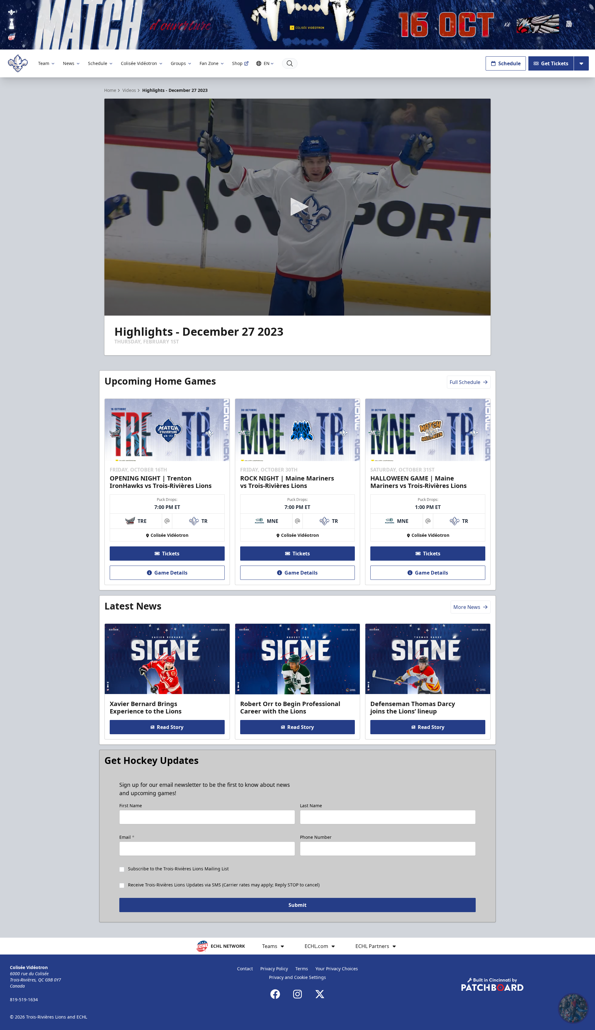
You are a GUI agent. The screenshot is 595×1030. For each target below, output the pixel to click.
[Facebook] (275, 994)
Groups (178, 63)
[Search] (290, 63)
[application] (297, 207)
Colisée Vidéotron (139, 63)
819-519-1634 (24, 999)
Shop (237, 63)
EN (267, 63)
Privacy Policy (274, 969)
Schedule (97, 63)
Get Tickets (554, 63)
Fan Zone (209, 63)
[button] (297, 206)
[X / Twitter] (319, 994)
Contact (245, 969)
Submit (297, 905)
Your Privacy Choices (336, 969)
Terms (301, 969)
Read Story (170, 727)
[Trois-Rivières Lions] (17, 63)
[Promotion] (297, 25)
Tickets (170, 553)
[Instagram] (297, 994)
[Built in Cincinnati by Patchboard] (492, 984)
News (68, 63)
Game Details (170, 572)
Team (43, 63)
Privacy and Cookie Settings (297, 977)
